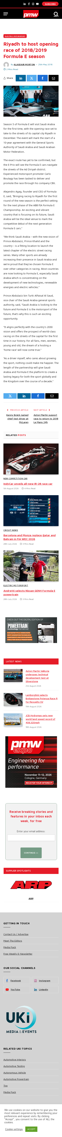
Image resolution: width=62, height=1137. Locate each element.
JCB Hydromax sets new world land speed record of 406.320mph (40, 719)
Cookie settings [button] (14, 1129)
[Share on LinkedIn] (21, 78)
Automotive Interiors (14, 1059)
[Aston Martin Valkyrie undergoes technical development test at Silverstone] (13, 675)
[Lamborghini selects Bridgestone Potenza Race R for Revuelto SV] (13, 699)
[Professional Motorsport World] (31, 13)
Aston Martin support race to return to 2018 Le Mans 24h (46, 418)
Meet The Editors (12, 940)
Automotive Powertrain (16, 1079)
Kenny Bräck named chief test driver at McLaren (17, 418)
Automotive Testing (14, 1066)
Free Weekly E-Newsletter (17, 953)
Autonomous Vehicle (14, 1072)
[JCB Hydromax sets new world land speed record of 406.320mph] (13, 719)
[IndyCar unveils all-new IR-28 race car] (31, 459)
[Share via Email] (54, 78)
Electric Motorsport (15, 36)
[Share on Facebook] (43, 78)
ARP (31, 898)
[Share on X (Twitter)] (32, 78)
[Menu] (5, 14)
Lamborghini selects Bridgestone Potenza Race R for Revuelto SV (42, 698)
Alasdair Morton (24, 64)
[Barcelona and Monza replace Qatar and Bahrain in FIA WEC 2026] (31, 510)
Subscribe (50, 4)
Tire (5, 1085)
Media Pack (9, 947)
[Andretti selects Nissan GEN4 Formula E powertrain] (31, 565)
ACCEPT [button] (31, 1129)
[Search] (56, 14)
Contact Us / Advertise (15, 934)
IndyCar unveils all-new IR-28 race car (28, 483)
